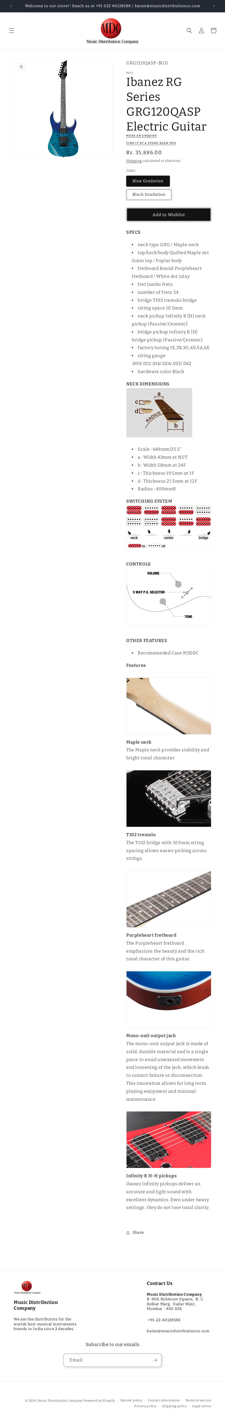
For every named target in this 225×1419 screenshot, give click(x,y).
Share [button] (138, 1232)
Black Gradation (149, 194)
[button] (11, 31)
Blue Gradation (148, 181)
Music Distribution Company (60, 1400)
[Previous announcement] (11, 6)
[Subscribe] (155, 1360)
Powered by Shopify (99, 1400)
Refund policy (131, 1400)
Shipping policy (174, 1406)
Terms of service (198, 1400)
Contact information (164, 1400)
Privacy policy (145, 1406)
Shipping (134, 161)
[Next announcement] (214, 6)
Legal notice (201, 1406)
